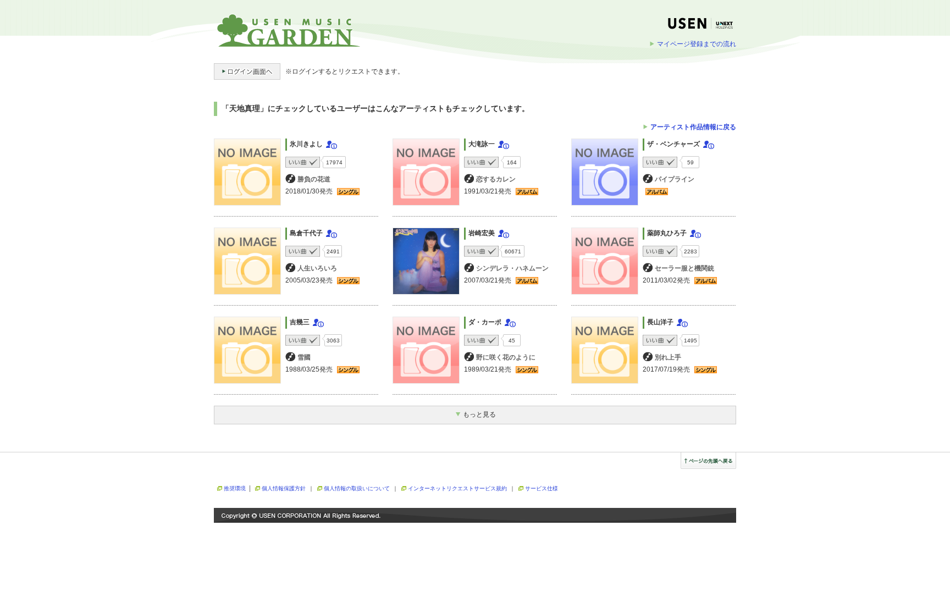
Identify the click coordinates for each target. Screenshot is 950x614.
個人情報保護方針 (284, 488)
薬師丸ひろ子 (667, 233)
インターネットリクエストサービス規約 (457, 488)
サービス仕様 (541, 488)
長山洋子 (660, 322)
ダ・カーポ (484, 322)
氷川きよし (306, 144)
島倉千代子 (306, 233)
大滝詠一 (481, 144)
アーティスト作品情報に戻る (693, 127)
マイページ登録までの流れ (696, 44)
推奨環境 (235, 488)
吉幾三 (300, 322)
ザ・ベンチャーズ (673, 144)
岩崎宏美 (481, 233)
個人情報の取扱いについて (357, 488)
